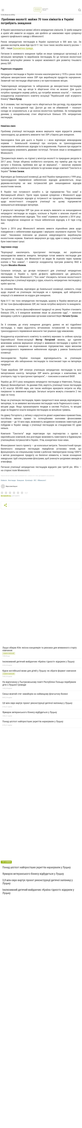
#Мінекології (42, 480)
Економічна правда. (23, 48)
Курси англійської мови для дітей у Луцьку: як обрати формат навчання (39, 670)
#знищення (20, 480)
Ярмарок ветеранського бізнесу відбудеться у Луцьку (29, 712)
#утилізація (28, 480)
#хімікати (4, 480)
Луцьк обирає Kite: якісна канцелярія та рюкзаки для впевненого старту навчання (39, 649)
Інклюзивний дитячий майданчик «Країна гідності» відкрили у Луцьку (38, 661)
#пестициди (12, 480)
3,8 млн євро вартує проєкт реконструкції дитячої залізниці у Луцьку (37, 703)
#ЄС (35, 480)
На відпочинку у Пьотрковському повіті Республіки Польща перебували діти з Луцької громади (39, 683)
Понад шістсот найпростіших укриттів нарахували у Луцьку (32, 721)
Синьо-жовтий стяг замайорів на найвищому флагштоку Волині (35, 693)
